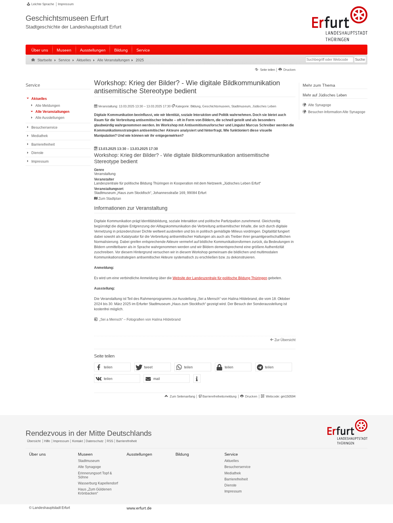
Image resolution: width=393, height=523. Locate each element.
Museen (64, 50)
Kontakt (77, 441)
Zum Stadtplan (109, 199)
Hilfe (47, 441)
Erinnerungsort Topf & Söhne (95, 475)
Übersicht (34, 441)
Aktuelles (231, 461)
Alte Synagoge (89, 467)
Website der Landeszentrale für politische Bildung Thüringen (220, 278)
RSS (110, 441)
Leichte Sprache (42, 4)
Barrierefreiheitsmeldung (219, 396)
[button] (112, 367)
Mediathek (232, 473)
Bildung (121, 50)
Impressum (66, 4)
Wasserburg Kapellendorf (98, 483)
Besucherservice (237, 467)
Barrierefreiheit (126, 441)
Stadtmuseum (89, 461)
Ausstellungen (93, 50)
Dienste (230, 485)
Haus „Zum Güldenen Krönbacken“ (95, 491)
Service (143, 50)
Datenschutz (95, 441)
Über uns (39, 50)
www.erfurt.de (139, 508)
